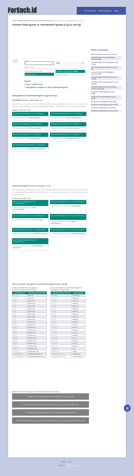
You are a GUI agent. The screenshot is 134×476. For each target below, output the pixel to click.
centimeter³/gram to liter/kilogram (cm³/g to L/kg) (104, 63)
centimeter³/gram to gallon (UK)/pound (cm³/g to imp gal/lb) (103, 88)
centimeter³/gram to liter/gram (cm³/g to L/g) (104, 68)
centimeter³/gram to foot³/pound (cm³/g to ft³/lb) (104, 78)
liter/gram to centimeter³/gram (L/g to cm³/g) (103, 97)
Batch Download (105, 11)
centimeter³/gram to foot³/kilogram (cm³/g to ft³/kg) (102, 73)
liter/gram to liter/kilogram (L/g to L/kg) (103, 102)
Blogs (116, 11)
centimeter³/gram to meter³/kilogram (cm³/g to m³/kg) (103, 58)
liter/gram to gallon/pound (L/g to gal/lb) (104, 111)
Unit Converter (90, 11)
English (70, 462)
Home (14, 21)
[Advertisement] (50, 41)
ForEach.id (61, 465)
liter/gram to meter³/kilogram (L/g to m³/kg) (103, 93)
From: (26, 60)
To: (56, 60)
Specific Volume (15, 61)
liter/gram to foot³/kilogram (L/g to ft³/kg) (104, 105)
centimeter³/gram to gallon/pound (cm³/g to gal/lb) (104, 83)
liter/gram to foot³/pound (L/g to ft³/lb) (103, 108)
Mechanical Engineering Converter (27, 21)
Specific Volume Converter (45, 21)
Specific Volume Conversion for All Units (104, 54)
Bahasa (63, 462)
